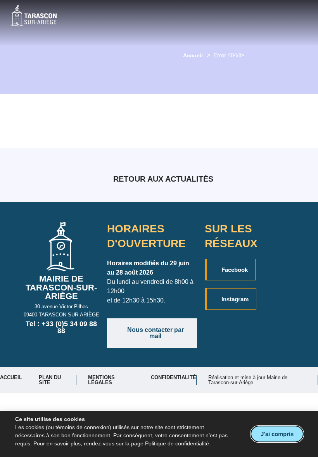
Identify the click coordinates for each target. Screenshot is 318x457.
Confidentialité (173, 377)
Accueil (193, 55)
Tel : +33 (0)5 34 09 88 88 (61, 327)
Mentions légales (101, 380)
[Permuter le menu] (172, 23)
